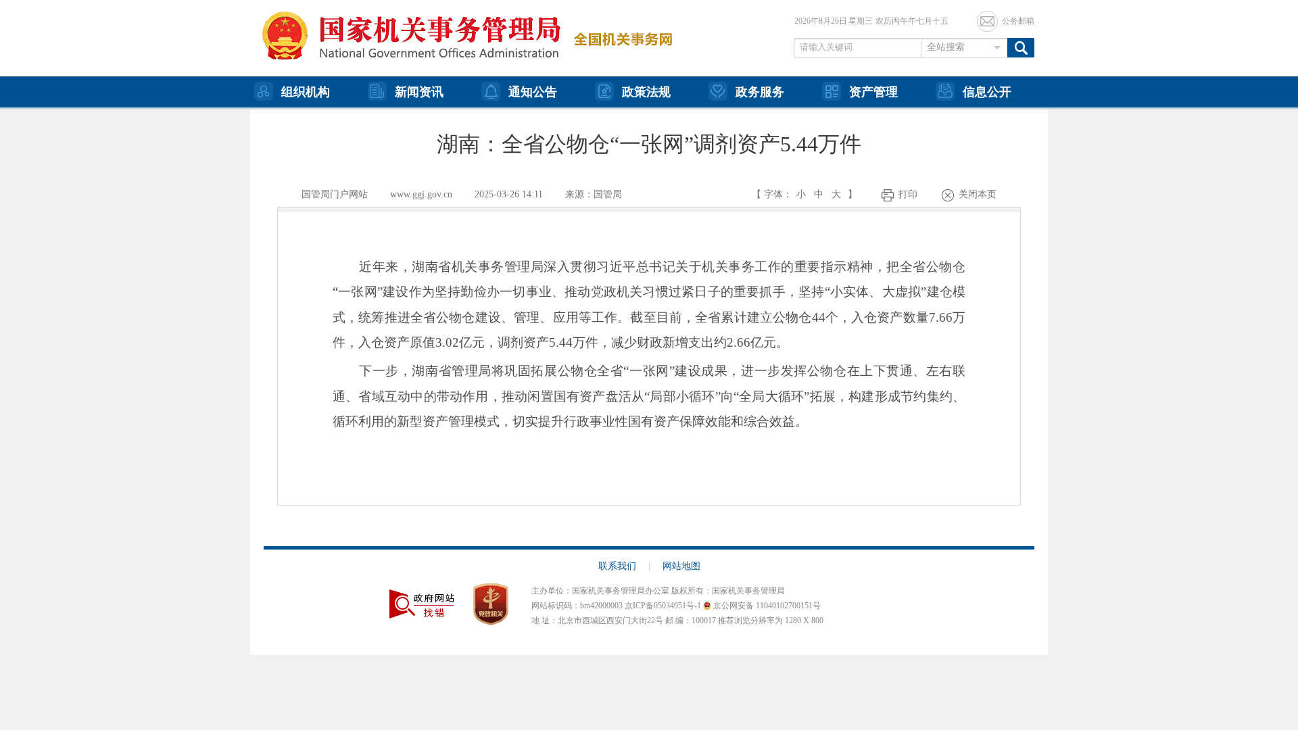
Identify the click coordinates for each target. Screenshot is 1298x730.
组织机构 (305, 92)
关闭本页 (977, 194)
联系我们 (624, 566)
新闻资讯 (419, 92)
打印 (907, 194)
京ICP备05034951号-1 (663, 605)
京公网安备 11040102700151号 (766, 605)
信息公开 (987, 92)
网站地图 (681, 566)
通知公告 (532, 92)
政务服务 (760, 92)
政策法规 (646, 92)
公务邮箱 (1018, 21)
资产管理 (873, 92)
